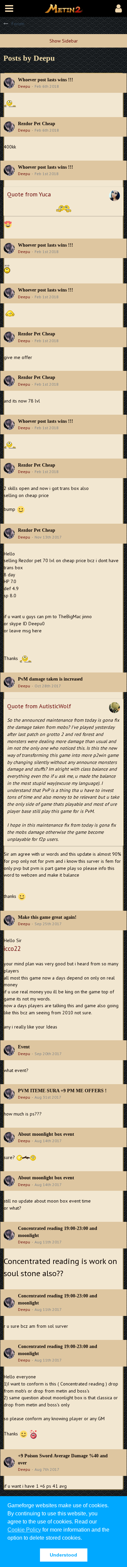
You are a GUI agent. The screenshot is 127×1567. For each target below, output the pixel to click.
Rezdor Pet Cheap (36, 123)
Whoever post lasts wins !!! (45, 79)
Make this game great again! (47, 917)
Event (24, 1046)
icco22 (12, 948)
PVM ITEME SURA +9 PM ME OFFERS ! (62, 1090)
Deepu (24, 86)
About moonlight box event (46, 1134)
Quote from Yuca (29, 194)
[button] (9, 8)
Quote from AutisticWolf (39, 706)
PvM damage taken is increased (50, 679)
